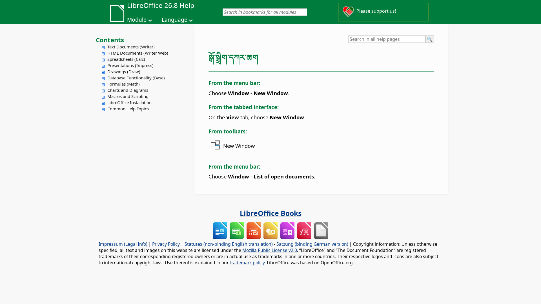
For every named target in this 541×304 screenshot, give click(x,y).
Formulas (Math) (123, 84)
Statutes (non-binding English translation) (229, 244)
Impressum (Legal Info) (123, 244)
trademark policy (247, 263)
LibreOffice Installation (129, 102)
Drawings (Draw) (123, 71)
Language (174, 19)
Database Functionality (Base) (136, 78)
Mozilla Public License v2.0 (269, 250)
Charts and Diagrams (127, 90)
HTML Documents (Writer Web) (137, 53)
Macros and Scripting (127, 96)
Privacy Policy (166, 244)
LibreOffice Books (270, 213)
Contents (110, 39)
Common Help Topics (128, 108)
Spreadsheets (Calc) (126, 59)
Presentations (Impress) (130, 65)
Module (137, 19)
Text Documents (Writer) (131, 47)
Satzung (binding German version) (312, 244)
